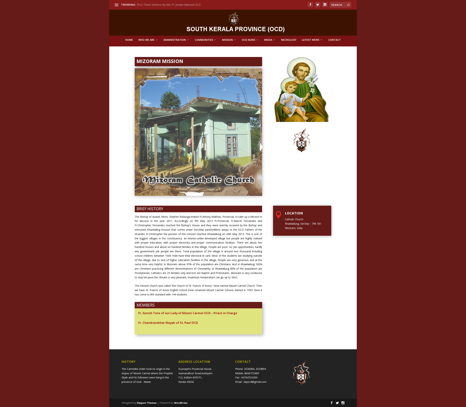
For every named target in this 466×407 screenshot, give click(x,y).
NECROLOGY (288, 40)
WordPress (180, 402)
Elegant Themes (147, 402)
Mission (227, 40)
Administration (174, 40)
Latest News (310, 40)
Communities (204, 40)
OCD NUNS (248, 40)
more (147, 382)
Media (268, 40)
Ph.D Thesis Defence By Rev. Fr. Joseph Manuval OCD (169, 4)
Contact (334, 40)
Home (129, 40)
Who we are (146, 40)
